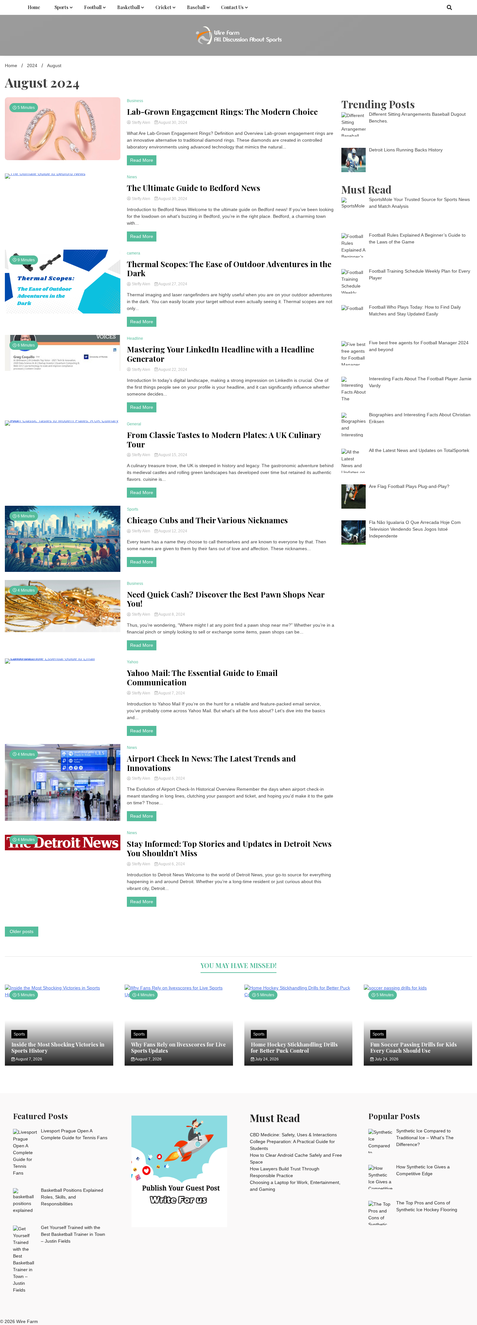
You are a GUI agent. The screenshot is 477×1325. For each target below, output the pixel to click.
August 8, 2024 (171, 614)
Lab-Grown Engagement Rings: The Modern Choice (222, 111)
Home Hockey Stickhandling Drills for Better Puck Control (294, 1047)
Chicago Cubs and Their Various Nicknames (207, 520)
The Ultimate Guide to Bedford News (193, 188)
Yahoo (132, 662)
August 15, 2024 (172, 455)
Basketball (128, 7)
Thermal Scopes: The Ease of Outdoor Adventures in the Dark (229, 268)
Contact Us (232, 7)
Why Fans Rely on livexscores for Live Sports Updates (178, 1047)
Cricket (163, 7)
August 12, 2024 (172, 531)
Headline (135, 338)
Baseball (196, 7)
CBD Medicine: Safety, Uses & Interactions (293, 1134)
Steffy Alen (141, 122)
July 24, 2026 (266, 1059)
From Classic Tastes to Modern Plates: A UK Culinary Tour (224, 439)
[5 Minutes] (418, 987)
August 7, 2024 (171, 693)
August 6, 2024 (171, 778)
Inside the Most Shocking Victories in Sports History (57, 1047)
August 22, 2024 (172, 369)
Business (135, 101)
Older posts (21, 931)
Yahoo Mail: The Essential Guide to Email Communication (202, 677)
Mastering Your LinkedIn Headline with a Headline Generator (220, 354)
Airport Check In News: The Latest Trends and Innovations (211, 763)
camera (133, 253)
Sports (61, 7)
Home (34, 7)
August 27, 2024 (172, 284)
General (134, 424)
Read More (141, 160)
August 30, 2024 (172, 122)
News (132, 177)
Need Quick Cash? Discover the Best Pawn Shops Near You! (225, 599)
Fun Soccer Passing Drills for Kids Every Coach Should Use (413, 1047)
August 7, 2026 (28, 1059)
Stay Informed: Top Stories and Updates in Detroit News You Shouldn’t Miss (229, 848)
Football (93, 7)
